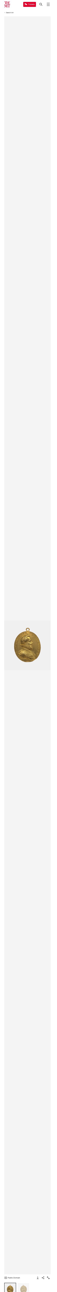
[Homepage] (7, 4)
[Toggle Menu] (48, 4)
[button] (27, 645)
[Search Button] (41, 4)
